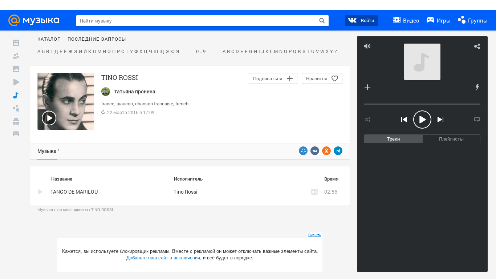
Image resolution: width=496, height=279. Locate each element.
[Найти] (322, 20)
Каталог (48, 39)
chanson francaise (154, 103)
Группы (477, 20)
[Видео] (16, 82)
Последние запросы (97, 39)
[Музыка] (16, 95)
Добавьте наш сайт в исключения (163, 257)
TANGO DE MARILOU (74, 191)
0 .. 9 (201, 51)
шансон (125, 103)
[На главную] (36, 20)
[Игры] (16, 134)
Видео (410, 20)
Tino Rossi (186, 191)
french (181, 103)
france (107, 103)
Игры (443, 20)
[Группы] (16, 108)
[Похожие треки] (477, 87)
